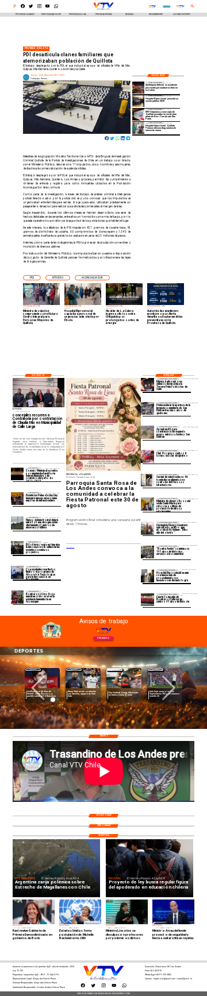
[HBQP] (147, 575)
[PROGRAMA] (17, 572)
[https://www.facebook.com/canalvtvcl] (23, 7)
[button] (32, 277)
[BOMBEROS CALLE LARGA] (147, 599)
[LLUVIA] (17, 523)
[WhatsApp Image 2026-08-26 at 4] (147, 480)
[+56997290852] (56, 7)
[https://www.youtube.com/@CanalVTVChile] (47, 7)
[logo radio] (166, 6)
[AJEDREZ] (147, 456)
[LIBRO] (147, 528)
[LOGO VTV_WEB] (103, 10)
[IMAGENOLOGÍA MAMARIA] (138, 128)
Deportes (33, 669)
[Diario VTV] (15, 7)
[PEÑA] (147, 384)
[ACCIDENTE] (138, 87)
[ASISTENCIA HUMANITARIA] (17, 596)
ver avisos (103, 638)
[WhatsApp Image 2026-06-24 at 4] (138, 114)
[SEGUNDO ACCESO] (147, 432)
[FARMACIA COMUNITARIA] (147, 408)
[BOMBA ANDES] (147, 552)
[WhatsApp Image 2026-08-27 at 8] (147, 504)
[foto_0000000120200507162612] (17, 474)
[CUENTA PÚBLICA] (138, 101)
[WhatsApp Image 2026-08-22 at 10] (17, 498)
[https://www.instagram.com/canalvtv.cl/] (39, 7)
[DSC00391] (17, 547)
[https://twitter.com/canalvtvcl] (31, 7)
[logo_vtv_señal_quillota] (152, 6)
